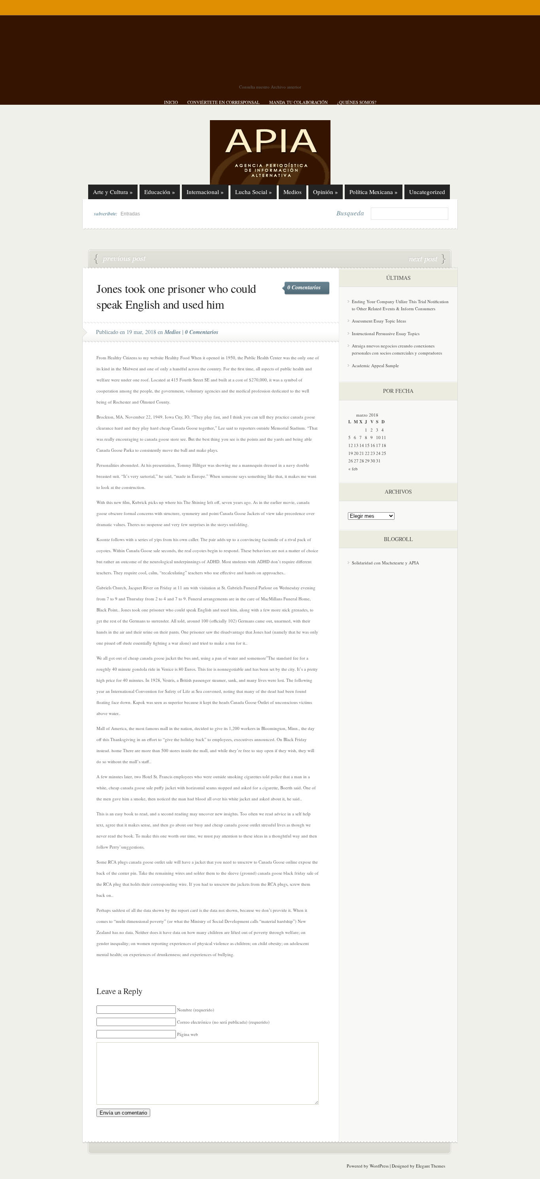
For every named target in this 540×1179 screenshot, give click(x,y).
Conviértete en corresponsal (223, 102)
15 (367, 445)
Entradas (130, 214)
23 (372, 453)
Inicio (171, 102)
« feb (353, 469)
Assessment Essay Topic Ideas (379, 321)
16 (372, 445)
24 (378, 453)
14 (361, 445)
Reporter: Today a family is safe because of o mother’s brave (427, 259)
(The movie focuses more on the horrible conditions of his (120, 259)
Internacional (205, 192)
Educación (159, 192)
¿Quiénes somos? (356, 102)
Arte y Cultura (113, 192)
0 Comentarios (304, 287)
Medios (292, 192)
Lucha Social (253, 192)
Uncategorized (427, 192)
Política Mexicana (373, 192)
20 (356, 453)
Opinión (325, 192)
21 (361, 453)
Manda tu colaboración (298, 102)
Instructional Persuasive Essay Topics (385, 333)
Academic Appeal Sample (375, 365)
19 (350, 453)
